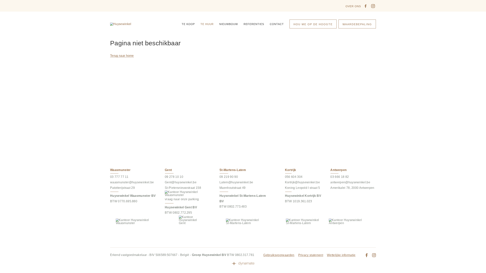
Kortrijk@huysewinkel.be (302, 182)
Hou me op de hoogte (313, 24)
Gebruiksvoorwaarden (278, 255)
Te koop (188, 24)
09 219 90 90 (228, 176)
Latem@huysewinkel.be (236, 182)
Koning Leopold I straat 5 (302, 187)
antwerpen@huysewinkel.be (350, 182)
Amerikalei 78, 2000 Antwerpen (352, 187)
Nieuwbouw (228, 24)
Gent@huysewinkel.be (180, 182)
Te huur (207, 24)
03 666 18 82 (339, 176)
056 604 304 (294, 176)
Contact (277, 24)
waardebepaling (357, 24)
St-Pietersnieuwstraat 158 (183, 187)
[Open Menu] (372, 24)
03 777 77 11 (119, 176)
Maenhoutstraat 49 (232, 187)
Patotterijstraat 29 (122, 187)
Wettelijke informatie (341, 255)
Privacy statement (310, 255)
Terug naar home (122, 55)
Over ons (353, 6)
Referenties (254, 24)
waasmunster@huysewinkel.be (132, 182)
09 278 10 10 (174, 176)
